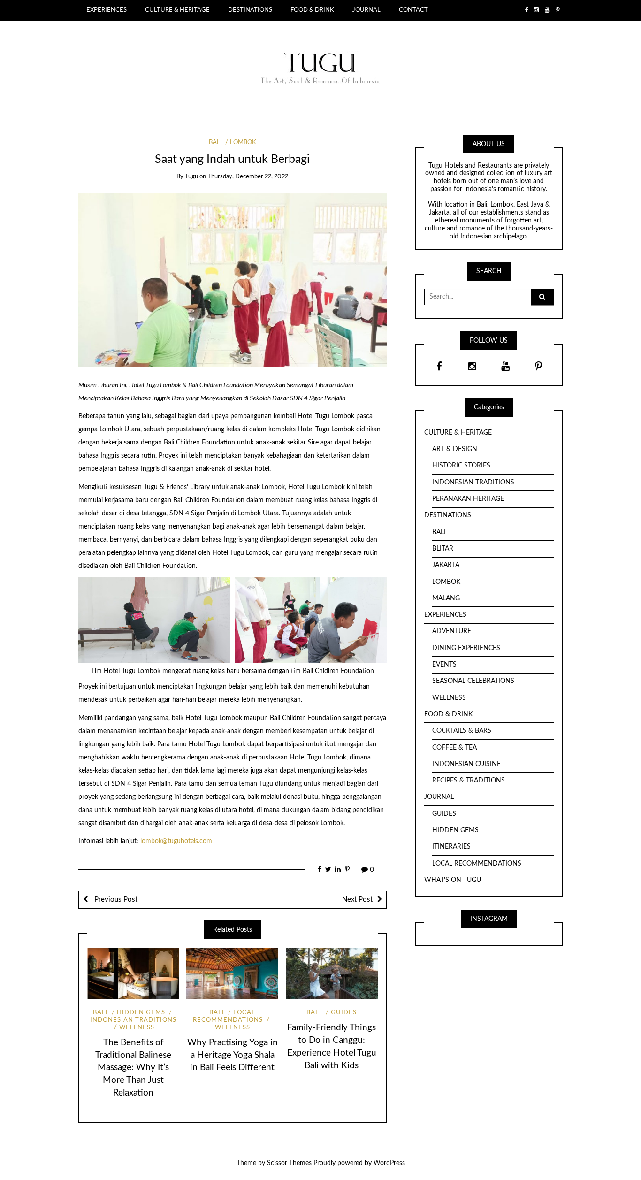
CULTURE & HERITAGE (177, 10)
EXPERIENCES (106, 10)
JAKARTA (445, 565)
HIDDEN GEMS (141, 1013)
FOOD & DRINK (312, 10)
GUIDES (344, 1013)
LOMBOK (243, 142)
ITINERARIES (451, 846)
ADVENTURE (451, 631)
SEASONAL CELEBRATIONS (473, 681)
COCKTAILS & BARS (461, 731)
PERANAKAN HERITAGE (468, 499)
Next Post (357, 899)
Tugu (191, 177)
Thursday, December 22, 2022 (247, 177)
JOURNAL (366, 10)
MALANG (446, 598)
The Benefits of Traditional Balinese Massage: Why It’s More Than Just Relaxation (133, 1068)
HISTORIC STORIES (461, 465)
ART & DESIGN (454, 449)
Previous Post (114, 899)
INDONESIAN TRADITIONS (473, 482)
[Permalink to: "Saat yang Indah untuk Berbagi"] (232, 279)
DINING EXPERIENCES (466, 648)
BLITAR (442, 548)
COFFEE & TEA (454, 747)
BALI (215, 142)
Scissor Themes (289, 1163)
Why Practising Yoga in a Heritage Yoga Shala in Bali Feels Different (232, 1055)
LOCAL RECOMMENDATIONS (228, 1016)
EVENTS (444, 664)
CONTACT (413, 10)
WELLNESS (136, 1028)
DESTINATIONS (250, 10)
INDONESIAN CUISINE (466, 764)
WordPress (389, 1163)
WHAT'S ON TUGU (452, 880)
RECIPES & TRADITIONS (468, 780)
